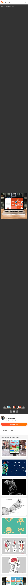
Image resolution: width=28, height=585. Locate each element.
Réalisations (3, 6)
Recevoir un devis (14, 424)
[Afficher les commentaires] (14, 411)
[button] (4, 407)
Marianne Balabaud (10, 416)
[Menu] (25, 2)
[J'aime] (11, 411)
